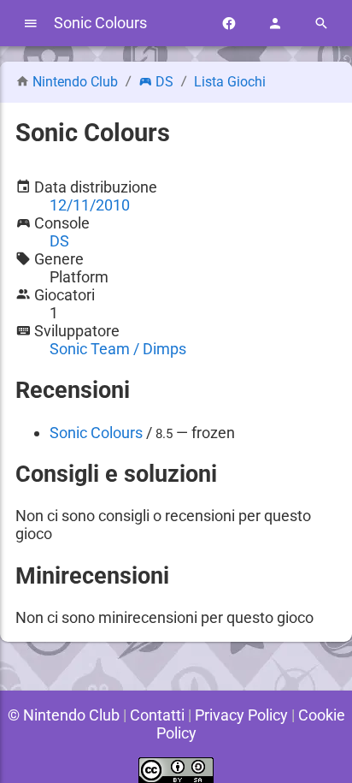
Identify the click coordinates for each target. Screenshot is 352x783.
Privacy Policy (241, 715)
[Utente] (275, 23)
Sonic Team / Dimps (118, 349)
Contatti (157, 715)
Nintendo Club (75, 82)
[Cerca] (321, 23)
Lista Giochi (230, 82)
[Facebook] (229, 23)
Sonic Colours (96, 433)
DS (164, 82)
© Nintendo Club (64, 715)
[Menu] (31, 23)
